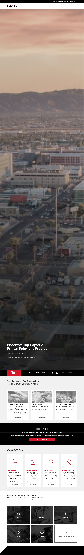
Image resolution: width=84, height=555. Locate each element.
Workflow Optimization (49, 6)
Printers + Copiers (37, 6)
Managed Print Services (26, 6)
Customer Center (73, 6)
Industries (57, 6)
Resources (64, 6)
